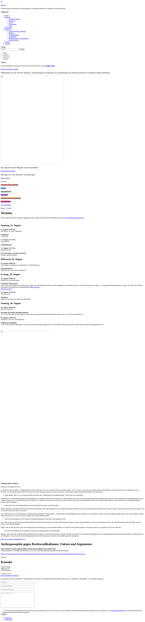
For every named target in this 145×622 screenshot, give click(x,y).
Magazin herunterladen (8, 171)
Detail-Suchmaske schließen (9, 69)
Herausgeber (13, 24)
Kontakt (7, 44)
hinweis (3, 5)
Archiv (11, 22)
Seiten (5, 53)
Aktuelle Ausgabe (14, 19)
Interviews (12, 21)
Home (7, 15)
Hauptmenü (5, 12)
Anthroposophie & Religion (17, 31)
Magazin (7, 17)
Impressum (8, 618)
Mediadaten (8, 28)
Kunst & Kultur (13, 40)
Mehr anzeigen (35, 287)
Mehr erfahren (5, 178)
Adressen (8, 29)
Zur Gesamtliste (6, 205)
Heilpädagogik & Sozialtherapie (19, 38)
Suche (3, 47)
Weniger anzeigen (6, 289)
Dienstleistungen (14, 35)
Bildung (11, 33)
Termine (7, 42)
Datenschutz (8, 619)
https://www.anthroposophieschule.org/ (13, 539)
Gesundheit (12, 37)
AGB (10, 26)
